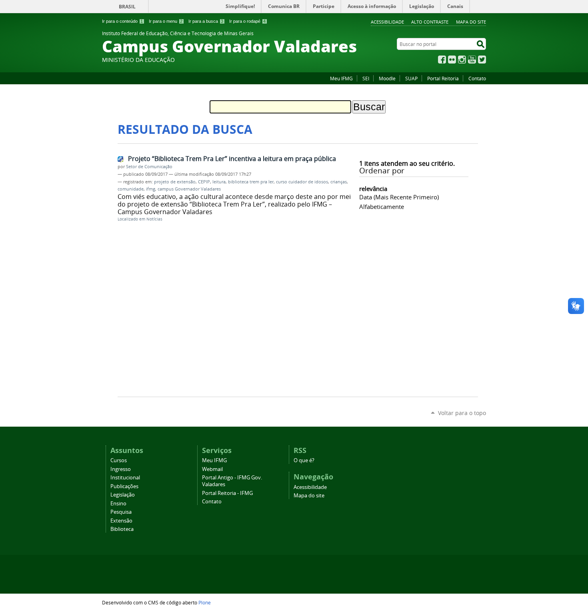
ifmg (150, 189)
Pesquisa (121, 512)
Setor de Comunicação (149, 166)
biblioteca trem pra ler (251, 182)
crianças (338, 182)
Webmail (212, 469)
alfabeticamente (381, 207)
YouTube (472, 60)
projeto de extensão (175, 182)
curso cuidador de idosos (302, 182)
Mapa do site (471, 22)
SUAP (411, 78)
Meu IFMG (341, 78)
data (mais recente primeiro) (399, 197)
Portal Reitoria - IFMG (227, 493)
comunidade (131, 189)
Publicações (124, 486)
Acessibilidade (387, 22)
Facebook (442, 60)
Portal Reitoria (443, 78)
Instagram (462, 60)
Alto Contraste (429, 22)
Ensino (118, 503)
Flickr (452, 60)
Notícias (154, 219)
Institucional (125, 477)
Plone (204, 602)
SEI (365, 78)
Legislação (122, 494)
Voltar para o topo (462, 413)
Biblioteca (122, 529)
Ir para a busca (205, 21)
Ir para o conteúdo (122, 21)
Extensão (121, 520)
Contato (477, 78)
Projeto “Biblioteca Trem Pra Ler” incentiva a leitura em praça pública (232, 158)
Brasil (127, 6)
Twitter (482, 60)
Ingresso (120, 469)
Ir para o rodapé (247, 21)
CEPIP (204, 182)
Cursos (118, 460)
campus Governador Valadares (189, 189)
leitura (219, 182)
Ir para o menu (165, 21)
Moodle (387, 78)
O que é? (304, 460)
